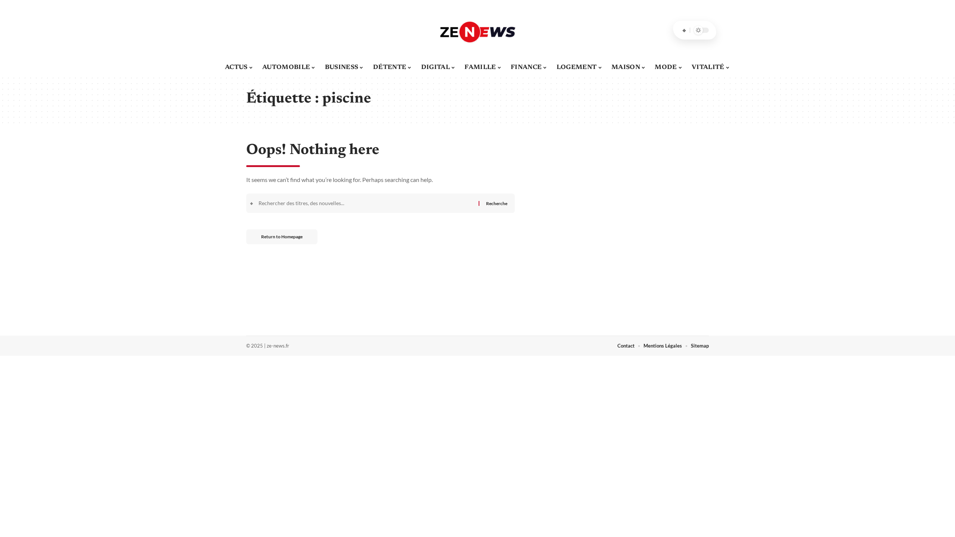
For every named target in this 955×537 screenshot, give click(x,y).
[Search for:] (368, 203)
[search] (684, 30)
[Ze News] (477, 30)
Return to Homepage (282, 236)
